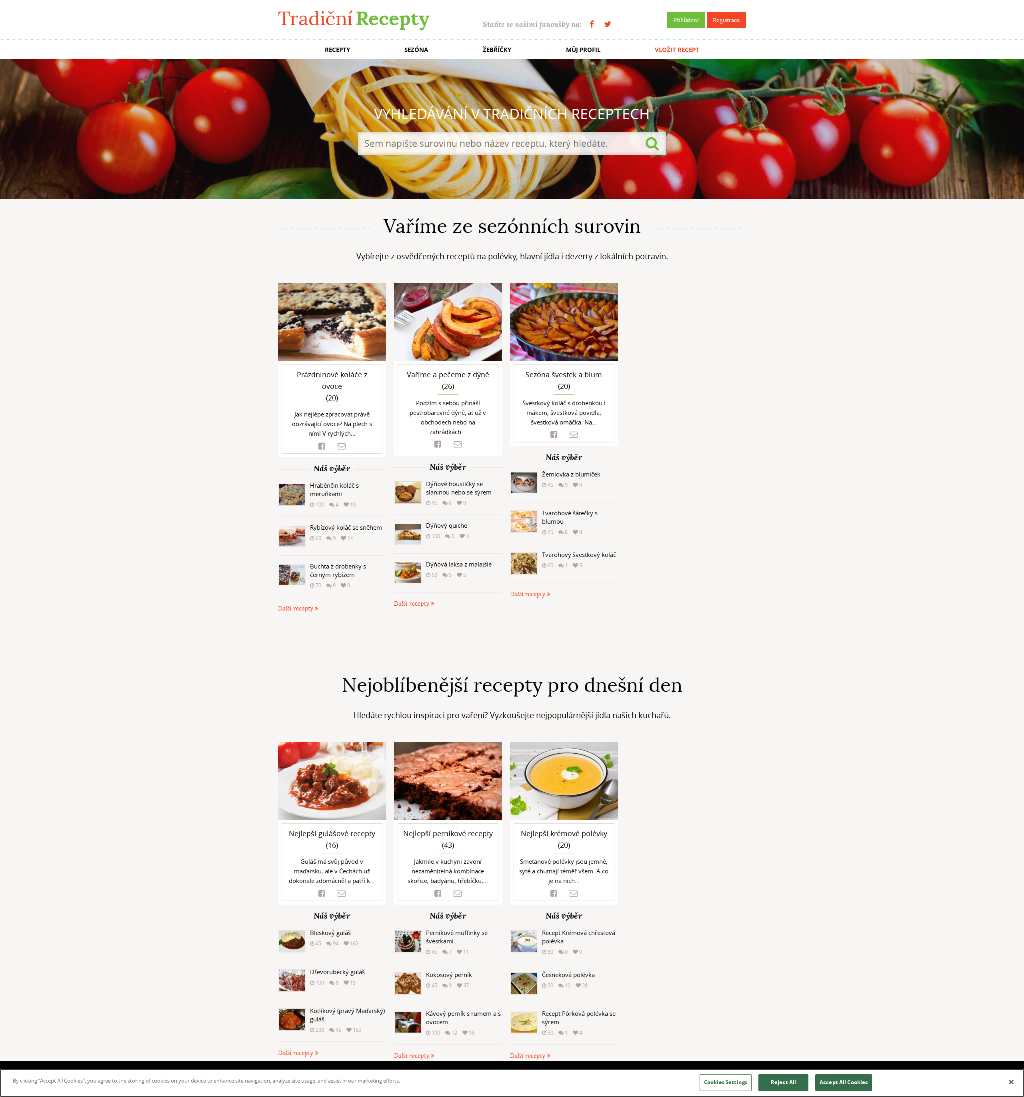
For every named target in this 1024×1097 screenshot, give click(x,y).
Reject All (783, 1082)
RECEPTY (337, 50)
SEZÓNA (416, 50)
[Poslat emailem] (342, 446)
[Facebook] (592, 24)
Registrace (726, 20)
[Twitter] (607, 24)
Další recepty (296, 609)
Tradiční (353, 18)
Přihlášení (686, 20)
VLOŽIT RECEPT (677, 50)
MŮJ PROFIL (583, 50)
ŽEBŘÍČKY (497, 50)
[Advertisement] (512, 644)
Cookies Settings (725, 1082)
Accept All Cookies (844, 1082)
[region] (512, 1083)
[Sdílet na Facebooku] (321, 446)
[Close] (1011, 1082)
